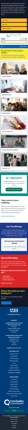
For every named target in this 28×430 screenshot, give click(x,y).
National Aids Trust (8, 278)
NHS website (6, 276)
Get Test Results (14, 389)
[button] (14, 70)
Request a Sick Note (14, 391)
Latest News (14, 356)
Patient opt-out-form (6, 283)
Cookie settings (15, 12)
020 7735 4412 (17, 348)
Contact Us (14, 379)
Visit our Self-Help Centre (8, 216)
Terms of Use (14, 419)
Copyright (14, 427)
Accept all (4, 20)
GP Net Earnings (14, 358)
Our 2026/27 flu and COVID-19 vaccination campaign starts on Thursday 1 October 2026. (13, 56)
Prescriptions (14, 386)
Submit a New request (14, 189)
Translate (22, 39)
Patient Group (14, 365)
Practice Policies (14, 368)
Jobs (14, 363)
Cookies (14, 425)
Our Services (14, 396)
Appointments (14, 384)
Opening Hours (14, 354)
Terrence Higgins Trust (9, 279)
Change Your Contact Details (14, 393)
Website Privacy (14, 421)
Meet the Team (14, 361)
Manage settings (6, 28)
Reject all (4, 24)
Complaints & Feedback (14, 372)
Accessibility (14, 423)
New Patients (14, 382)
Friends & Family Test (14, 370)
